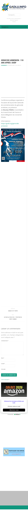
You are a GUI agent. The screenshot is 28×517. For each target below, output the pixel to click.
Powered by (10, 414)
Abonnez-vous (14, 410)
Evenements (4, 65)
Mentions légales (14, 20)
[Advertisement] (14, 43)
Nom (2, 358)
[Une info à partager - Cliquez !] (14, 452)
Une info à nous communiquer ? (14, 18)
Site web (3, 369)
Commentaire (4, 340)
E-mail (3, 363)
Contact (14, 21)
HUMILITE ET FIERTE (13, 311)
